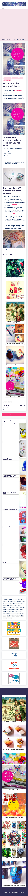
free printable (5, 607)
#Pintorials (5, 599)
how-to (17, 609)
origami (20, 611)
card (18, 599)
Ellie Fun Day (14, 204)
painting (8, 613)
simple (13, 615)
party (17, 613)
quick (4, 615)
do (10, 603)
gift (13, 607)
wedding (9, 617)
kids (21, 609)
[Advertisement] (14, 24)
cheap (22, 599)
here (14, 213)
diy (7, 603)
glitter (17, 607)
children (4, 601)
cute (4, 603)
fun (10, 607)
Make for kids (7, 80)
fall (21, 603)
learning (4, 611)
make (13, 611)
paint (4, 613)
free (21, 78)
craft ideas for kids (20, 601)
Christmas (15, 78)
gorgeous (22, 607)
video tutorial (19, 197)
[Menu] (3, 8)
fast (4, 605)
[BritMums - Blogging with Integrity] (14, 678)
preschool (21, 613)
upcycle (10, 402)
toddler (17, 615)
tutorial (22, 615)
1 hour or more (7, 78)
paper (13, 613)
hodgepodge (11, 609)
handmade (5, 609)
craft (14, 601)
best (14, 599)
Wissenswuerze (8, 208)
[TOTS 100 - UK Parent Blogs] (14, 665)
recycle (5, 402)
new (16, 611)
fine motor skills (9, 605)
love (9, 611)
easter (14, 603)
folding (15, 605)
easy (18, 603)
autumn (10, 599)
